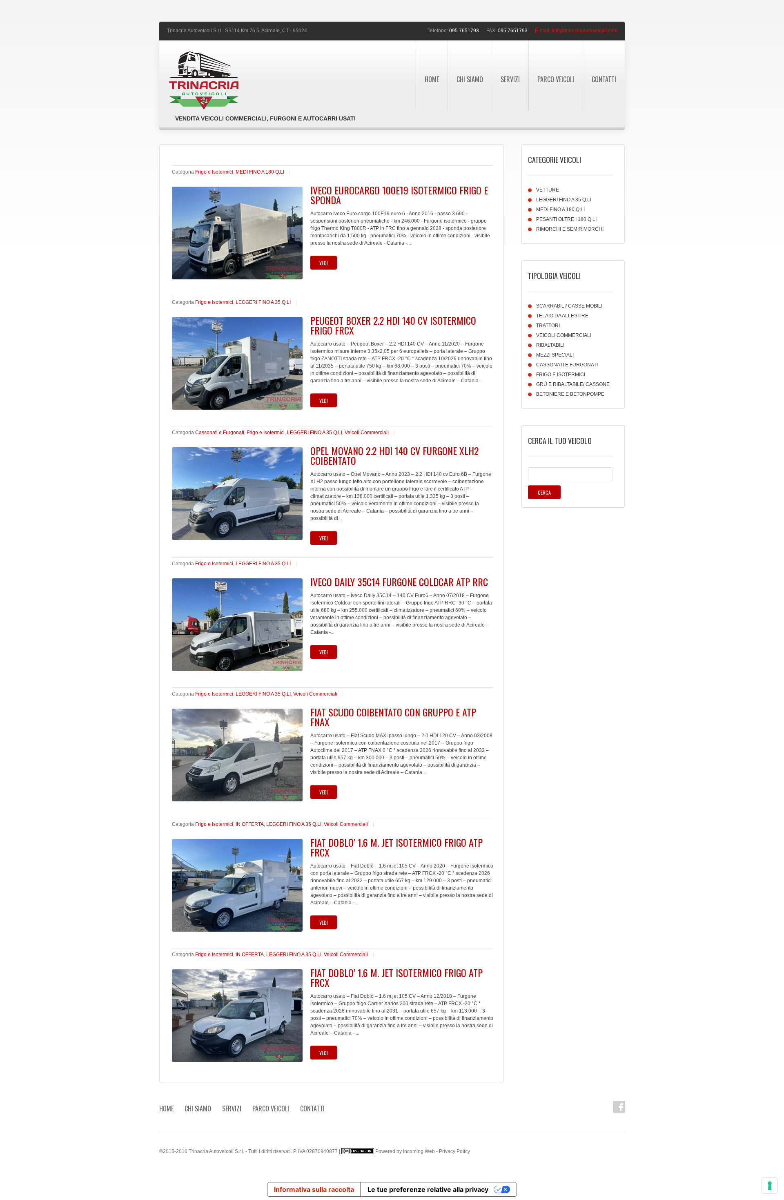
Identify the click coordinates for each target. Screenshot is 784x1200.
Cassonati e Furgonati (219, 432)
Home (432, 79)
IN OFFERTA (250, 824)
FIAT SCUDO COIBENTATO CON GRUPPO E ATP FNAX (393, 717)
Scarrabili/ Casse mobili (569, 306)
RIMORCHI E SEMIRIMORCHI (570, 229)
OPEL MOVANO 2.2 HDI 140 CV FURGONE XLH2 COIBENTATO (394, 455)
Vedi (323, 262)
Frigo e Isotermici (214, 172)
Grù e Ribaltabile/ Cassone (573, 384)
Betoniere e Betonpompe (570, 394)
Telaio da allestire (562, 316)
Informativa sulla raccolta (314, 1189)
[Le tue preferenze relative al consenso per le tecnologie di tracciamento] (769, 1185)
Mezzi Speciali (555, 355)
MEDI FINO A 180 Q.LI (260, 172)
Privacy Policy (454, 1151)
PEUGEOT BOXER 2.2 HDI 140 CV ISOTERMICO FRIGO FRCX (393, 325)
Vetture (547, 190)
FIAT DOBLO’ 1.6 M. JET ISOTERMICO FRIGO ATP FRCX (396, 847)
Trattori (548, 325)
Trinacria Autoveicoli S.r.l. (195, 30)
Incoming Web (419, 1151)
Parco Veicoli (555, 79)
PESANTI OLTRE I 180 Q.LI (566, 219)
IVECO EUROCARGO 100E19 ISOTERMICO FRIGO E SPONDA (399, 195)
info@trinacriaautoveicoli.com (584, 30)
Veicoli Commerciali (367, 432)
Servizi (510, 79)
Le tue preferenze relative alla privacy (428, 1189)
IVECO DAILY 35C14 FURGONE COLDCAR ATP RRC (399, 582)
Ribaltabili (550, 345)
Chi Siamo (470, 79)
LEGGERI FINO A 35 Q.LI (263, 302)
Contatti (604, 79)
